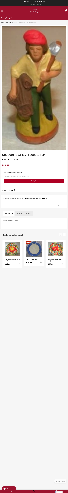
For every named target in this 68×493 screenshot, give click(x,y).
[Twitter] (12, 190)
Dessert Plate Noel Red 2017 (12, 260)
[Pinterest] (15, 190)
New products (42, 198)
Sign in (34, 4)
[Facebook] (10, 190)
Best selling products (16, 198)
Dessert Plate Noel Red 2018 (55, 260)
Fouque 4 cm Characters (30, 198)
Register (39, 4)
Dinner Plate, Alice (32, 259)
